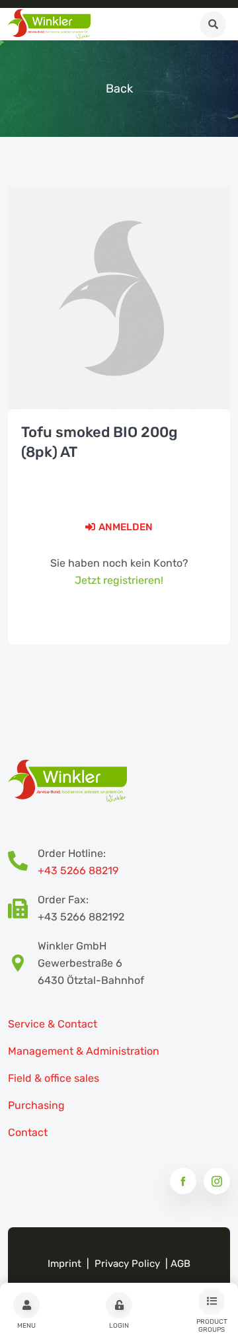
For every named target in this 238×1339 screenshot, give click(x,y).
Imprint (64, 1264)
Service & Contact (52, 1024)
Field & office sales (53, 1078)
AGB (180, 1264)
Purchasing (36, 1105)
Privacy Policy (127, 1264)
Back (119, 88)
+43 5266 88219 (78, 870)
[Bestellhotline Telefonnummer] (23, 862)
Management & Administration (83, 1051)
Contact (28, 1132)
